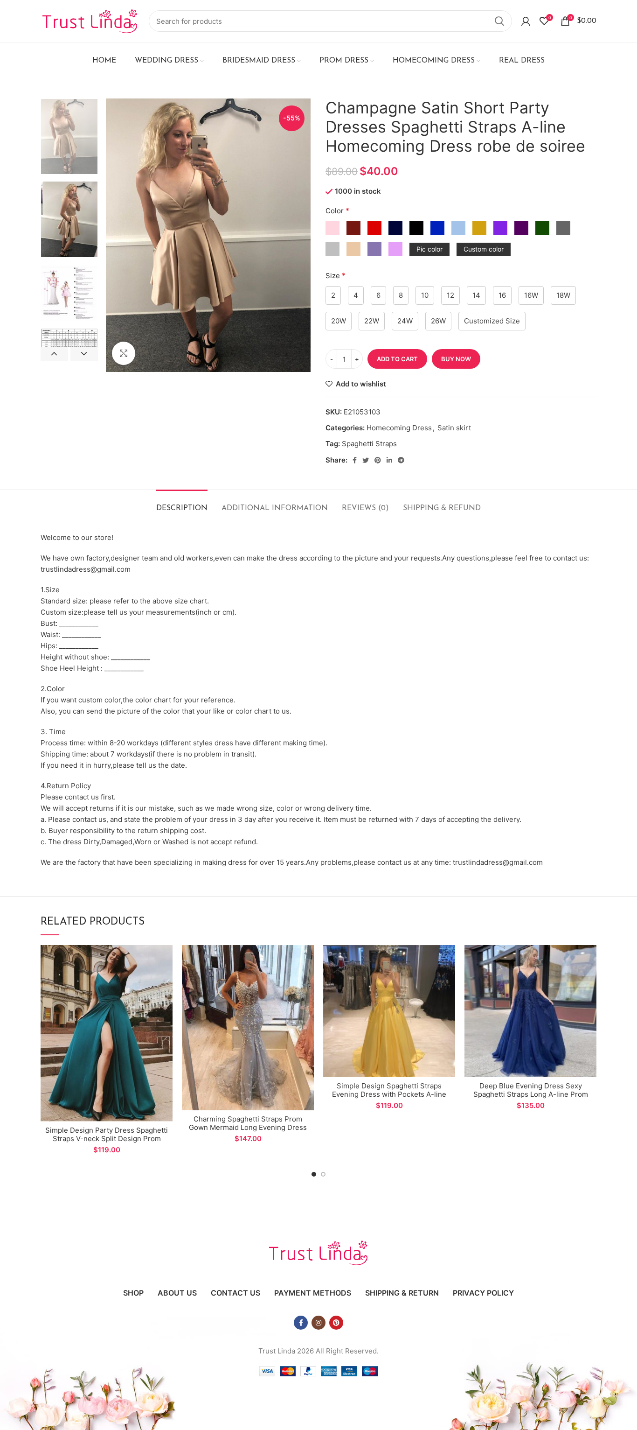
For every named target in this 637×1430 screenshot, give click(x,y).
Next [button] (84, 354)
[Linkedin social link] (389, 460)
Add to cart (397, 359)
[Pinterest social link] (378, 460)
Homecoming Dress (399, 427)
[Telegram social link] (401, 460)
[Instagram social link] (318, 1323)
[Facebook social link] (355, 460)
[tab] (182, 504)
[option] (69, 136)
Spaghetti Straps (369, 443)
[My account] (526, 21)
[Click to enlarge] (123, 353)
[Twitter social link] (366, 460)
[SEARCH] (499, 21)
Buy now (456, 359)
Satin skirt (454, 427)
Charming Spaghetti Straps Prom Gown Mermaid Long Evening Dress (248, 1123)
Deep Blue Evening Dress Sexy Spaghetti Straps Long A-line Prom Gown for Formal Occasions (530, 1094)
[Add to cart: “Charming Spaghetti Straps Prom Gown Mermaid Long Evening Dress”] (306, 960)
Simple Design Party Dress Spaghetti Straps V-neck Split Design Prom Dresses (106, 1138)
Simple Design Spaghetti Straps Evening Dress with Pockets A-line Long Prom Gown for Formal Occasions (389, 1098)
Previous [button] (54, 354)
